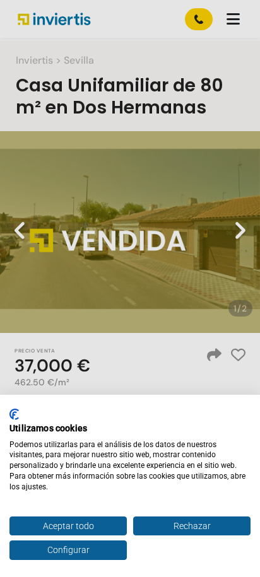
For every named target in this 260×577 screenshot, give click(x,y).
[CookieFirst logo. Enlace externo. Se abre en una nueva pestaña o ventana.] (14, 414)
